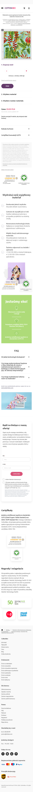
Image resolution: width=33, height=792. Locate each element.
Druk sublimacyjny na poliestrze (9, 670)
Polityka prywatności (6, 720)
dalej (7, 86)
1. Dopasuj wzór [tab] (7, 65)
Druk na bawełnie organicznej (9, 668)
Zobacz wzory (5, 647)
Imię (3, 455)
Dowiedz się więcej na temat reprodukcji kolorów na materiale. (15, 164)
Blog (2, 651)
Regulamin (4, 717)
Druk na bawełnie (6, 666)
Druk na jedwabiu (6, 673)
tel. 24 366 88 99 (5, 732)
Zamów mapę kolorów (7, 696)
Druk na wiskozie (5, 675)
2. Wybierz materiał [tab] (8, 94)
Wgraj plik (4, 644)
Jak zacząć (4, 642)
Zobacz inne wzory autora (7, 169)
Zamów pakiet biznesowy (8, 698)
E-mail (4, 464)
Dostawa (3, 715)
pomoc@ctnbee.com (7, 388)
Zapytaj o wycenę (6, 691)
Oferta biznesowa (6, 689)
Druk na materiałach (6, 663)
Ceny (2, 649)
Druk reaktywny (5, 680)
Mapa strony (4, 722)
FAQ (2, 710)
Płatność (3, 713)
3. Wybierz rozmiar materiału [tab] (12, 101)
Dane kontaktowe (6, 708)
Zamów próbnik (5, 694)
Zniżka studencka (5, 654)
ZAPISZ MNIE (16, 474)
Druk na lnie (4, 677)
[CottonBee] (10, 8)
